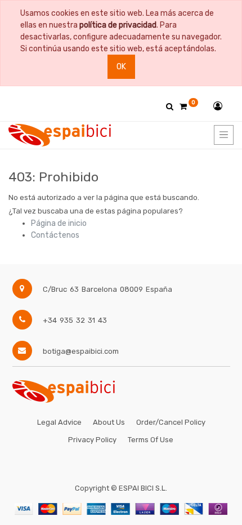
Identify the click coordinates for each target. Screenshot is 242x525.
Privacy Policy (92, 439)
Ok (121, 67)
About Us (109, 422)
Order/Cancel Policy (170, 422)
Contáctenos (55, 235)
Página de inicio (59, 223)
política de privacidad (117, 25)
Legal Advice (59, 422)
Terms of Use (150, 439)
